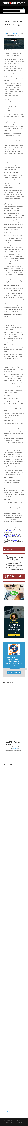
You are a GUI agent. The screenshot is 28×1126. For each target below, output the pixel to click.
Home (5, 33)
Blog (9, 33)
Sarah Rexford (9, 707)
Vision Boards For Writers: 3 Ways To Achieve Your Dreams (14, 568)
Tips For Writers (15, 33)
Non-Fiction (9, 851)
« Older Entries (6, 1111)
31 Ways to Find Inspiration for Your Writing (13, 1045)
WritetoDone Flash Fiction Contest (11, 536)
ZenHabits (8, 531)
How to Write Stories (8, 1104)
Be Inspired (15, 991)
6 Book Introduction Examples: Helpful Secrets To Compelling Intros (14, 563)
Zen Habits (15, 748)
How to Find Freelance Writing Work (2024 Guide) (13, 962)
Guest (7, 964)
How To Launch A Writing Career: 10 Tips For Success (13, 560)
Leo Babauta (9, 49)
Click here (15, 540)
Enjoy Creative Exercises (18, 879)
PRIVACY (13, 1122)
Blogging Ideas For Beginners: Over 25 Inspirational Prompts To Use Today (14, 557)
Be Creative (15, 936)
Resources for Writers (17, 851)
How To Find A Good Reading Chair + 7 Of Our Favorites (13, 1017)
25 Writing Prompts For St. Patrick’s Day (13, 1071)
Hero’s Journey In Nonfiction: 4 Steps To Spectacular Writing (12, 988)
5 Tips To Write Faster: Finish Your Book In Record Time (14, 566)
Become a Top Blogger (17, 818)
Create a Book (16, 1102)
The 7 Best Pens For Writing (13, 935)
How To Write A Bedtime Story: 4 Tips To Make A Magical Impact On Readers (13, 1099)
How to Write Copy (18, 790)
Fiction (14, 849)
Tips (16, 964)
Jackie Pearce (8, 1021)
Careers (7, 1122)
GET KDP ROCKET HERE (14, 673)
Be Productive (15, 908)
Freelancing (11, 790)
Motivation (20, 820)
